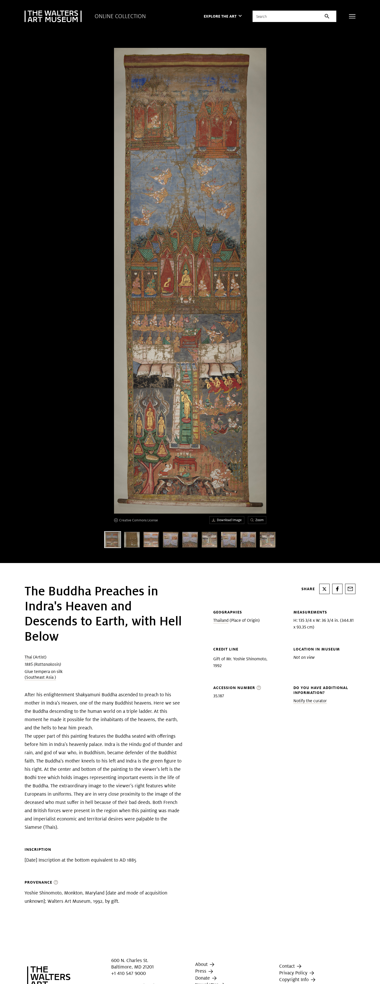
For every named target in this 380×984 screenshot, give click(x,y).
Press (201, 971)
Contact (287, 966)
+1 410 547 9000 (128, 973)
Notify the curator (310, 701)
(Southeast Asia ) (40, 677)
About (202, 964)
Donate (203, 978)
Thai (28, 657)
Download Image (229, 520)
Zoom (259, 520)
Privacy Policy (294, 973)
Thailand (221, 620)
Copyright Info (294, 979)
